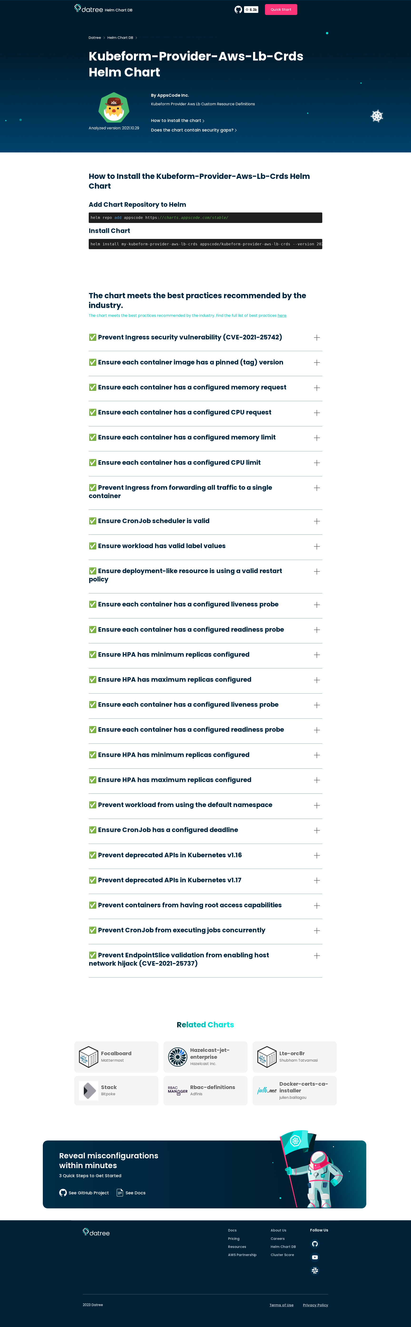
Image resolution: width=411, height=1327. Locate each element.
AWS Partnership (242, 1254)
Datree (95, 37)
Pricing (234, 1238)
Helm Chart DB (120, 37)
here (282, 315)
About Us (278, 1230)
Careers (278, 1238)
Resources (237, 1246)
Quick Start (281, 9)
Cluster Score (282, 1254)
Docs (232, 1230)
